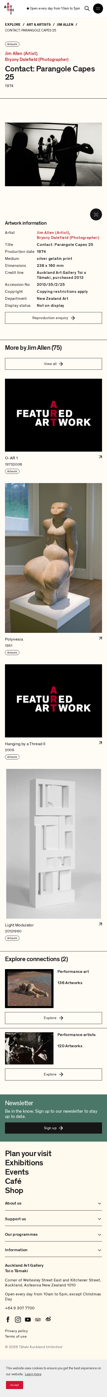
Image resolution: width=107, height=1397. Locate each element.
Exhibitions (24, 1162)
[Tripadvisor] (38, 1320)
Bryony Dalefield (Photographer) (37, 59)
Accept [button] (14, 1385)
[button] (53, 426)
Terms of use (16, 1336)
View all (50, 363)
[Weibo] (48, 1320)
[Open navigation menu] (98, 8)
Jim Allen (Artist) (21, 53)
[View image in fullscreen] (96, 214)
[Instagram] (18, 1320)
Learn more (33, 1374)
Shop (14, 1190)
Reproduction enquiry (50, 317)
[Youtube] (28, 1320)
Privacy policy (16, 1331)
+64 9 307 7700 (20, 1308)
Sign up (50, 1127)
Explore (50, 1017)
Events (17, 1172)
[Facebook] (8, 1320)
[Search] (87, 8)
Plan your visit (28, 1153)
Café (13, 1181)
